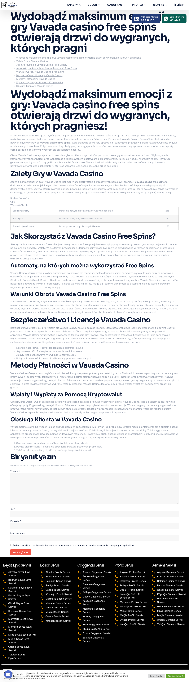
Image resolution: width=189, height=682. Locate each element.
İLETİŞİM (179, 4)
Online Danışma (177, 17)
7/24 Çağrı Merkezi (149, 17)
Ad (13, 509)
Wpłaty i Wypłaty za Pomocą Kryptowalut (39, 82)
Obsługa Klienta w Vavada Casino (34, 86)
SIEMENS (158, 4)
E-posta (15, 521)
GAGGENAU (114, 4)
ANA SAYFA (73, 4)
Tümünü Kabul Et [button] (176, 676)
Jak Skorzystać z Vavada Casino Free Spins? (41, 64)
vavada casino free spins (55, 142)
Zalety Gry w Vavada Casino (32, 61)
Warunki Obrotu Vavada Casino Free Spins (40, 71)
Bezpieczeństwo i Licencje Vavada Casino (39, 75)
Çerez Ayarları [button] (156, 676)
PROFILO (137, 4)
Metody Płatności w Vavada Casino (35, 78)
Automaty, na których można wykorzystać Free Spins (46, 68)
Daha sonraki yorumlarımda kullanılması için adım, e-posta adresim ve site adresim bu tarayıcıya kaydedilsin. (73, 545)
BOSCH (92, 4)
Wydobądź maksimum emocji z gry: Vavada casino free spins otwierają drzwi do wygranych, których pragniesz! (78, 57)
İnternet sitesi (17, 533)
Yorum (15, 471)
